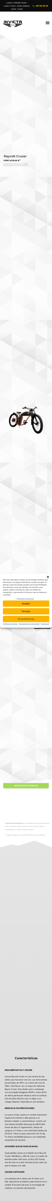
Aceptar (26, 603)
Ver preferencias (26, 619)
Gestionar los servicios (25, 598)
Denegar (26, 611)
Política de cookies (10, 624)
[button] (47, 576)
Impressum (45, 624)
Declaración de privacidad (29, 624)
